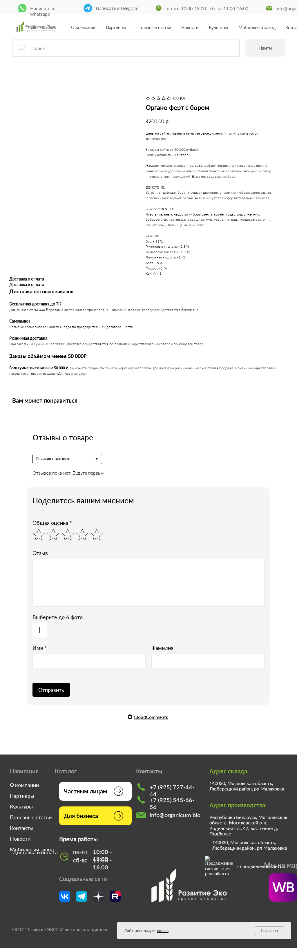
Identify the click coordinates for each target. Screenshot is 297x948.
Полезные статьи (153, 27)
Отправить (51, 690)
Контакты (21, 828)
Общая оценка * (52, 523)
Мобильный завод (257, 27)
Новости (190, 27)
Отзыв (40, 553)
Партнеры (116, 27)
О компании (83, 27)
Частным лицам (85, 791)
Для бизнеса (81, 815)
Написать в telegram (117, 8)
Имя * (39, 648)
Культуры (218, 27)
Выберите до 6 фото (57, 617)
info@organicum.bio (175, 814)
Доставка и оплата (35, 852)
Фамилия (162, 648)
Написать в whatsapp (42, 11)
